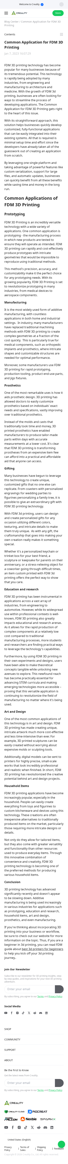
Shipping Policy (41, 1149)
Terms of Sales (24, 1149)
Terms (40, 996)
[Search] (40, 13)
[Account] (47, 13)
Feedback (59, 1148)
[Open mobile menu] (6, 13)
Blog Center (11, 21)
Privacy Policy (55, 996)
